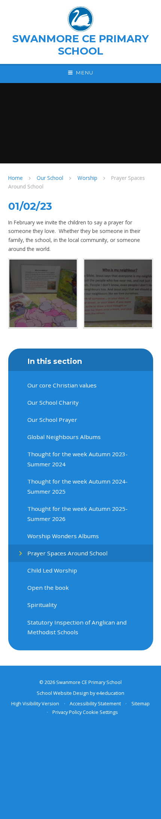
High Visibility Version (35, 703)
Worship (87, 177)
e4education (110, 693)
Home (15, 177)
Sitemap (140, 703)
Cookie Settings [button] (100, 712)
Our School (50, 177)
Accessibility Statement (95, 703)
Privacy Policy (67, 712)
